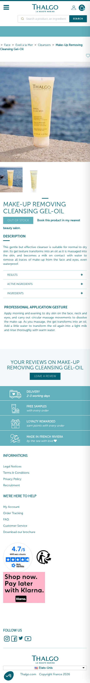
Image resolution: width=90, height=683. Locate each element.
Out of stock (18, 220)
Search (78, 18)
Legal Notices (12, 466)
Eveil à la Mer (24, 45)
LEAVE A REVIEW (45, 376)
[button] (9, 676)
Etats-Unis (46, 668)
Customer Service (15, 526)
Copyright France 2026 (54, 674)
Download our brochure (19, 532)
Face (7, 45)
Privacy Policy (12, 479)
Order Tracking (13, 513)
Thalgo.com (28, 674)
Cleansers (44, 45)
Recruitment (11, 485)
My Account (11, 507)
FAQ (6, 519)
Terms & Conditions (16, 473)
